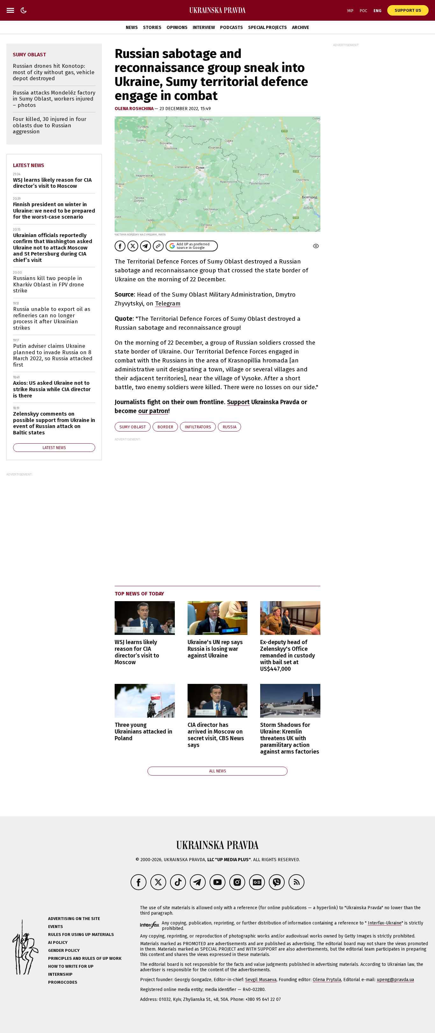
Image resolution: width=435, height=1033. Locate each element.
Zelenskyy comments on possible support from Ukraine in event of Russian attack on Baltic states (54, 423)
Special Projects (267, 27)
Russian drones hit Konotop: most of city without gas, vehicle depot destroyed (54, 72)
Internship (60, 974)
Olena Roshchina (134, 108)
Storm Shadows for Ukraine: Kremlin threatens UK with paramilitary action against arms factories (289, 738)
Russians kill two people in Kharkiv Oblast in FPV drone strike (48, 284)
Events (55, 926)
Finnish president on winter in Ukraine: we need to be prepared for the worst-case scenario (54, 210)
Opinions (177, 27)
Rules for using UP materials (81, 934)
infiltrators (198, 427)
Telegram (168, 303)
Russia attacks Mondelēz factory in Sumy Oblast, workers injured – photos (54, 99)
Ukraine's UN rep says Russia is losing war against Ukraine (215, 649)
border (165, 427)
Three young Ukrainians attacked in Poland (143, 732)
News (132, 27)
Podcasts (231, 27)
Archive (300, 27)
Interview (204, 27)
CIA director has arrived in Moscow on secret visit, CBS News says (216, 735)
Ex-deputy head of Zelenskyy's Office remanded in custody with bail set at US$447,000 (287, 656)
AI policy (58, 942)
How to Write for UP (71, 966)
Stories (152, 27)
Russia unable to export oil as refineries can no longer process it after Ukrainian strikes (51, 318)
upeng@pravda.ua (395, 979)
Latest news (28, 165)
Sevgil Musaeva (260, 979)
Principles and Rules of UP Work (84, 958)
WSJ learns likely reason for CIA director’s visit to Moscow (137, 652)
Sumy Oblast (132, 427)
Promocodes (62, 982)
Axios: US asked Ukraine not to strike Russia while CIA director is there (52, 389)
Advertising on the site (74, 918)
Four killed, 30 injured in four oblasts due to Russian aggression (49, 125)
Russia (229, 427)
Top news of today (139, 594)
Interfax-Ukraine (385, 923)
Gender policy (64, 950)
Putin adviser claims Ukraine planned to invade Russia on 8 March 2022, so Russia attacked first (52, 355)
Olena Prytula (327, 979)
